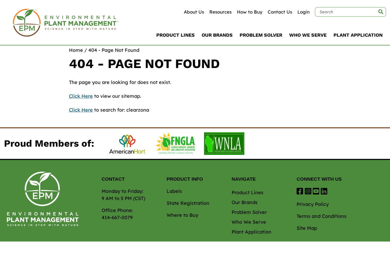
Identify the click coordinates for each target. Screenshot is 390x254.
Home (76, 50)
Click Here (81, 96)
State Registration (188, 203)
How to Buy (249, 12)
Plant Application (358, 35)
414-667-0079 (117, 217)
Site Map (307, 228)
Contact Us (280, 12)
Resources (220, 12)
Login (303, 12)
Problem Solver (261, 35)
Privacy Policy (313, 204)
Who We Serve (308, 35)
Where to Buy (182, 215)
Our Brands (217, 35)
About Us (194, 12)
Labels (174, 191)
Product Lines (175, 35)
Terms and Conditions (321, 216)
